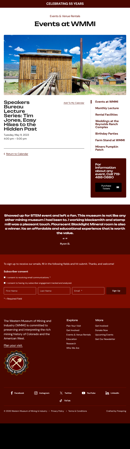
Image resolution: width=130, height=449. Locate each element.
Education (71, 339)
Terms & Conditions (77, 411)
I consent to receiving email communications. (28, 277)
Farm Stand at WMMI (110, 140)
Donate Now (101, 330)
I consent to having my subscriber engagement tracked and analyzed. (39, 283)
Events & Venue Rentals (78, 334)
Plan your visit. (13, 345)
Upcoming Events (104, 334)
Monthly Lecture (107, 108)
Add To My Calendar (74, 103)
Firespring (121, 411)
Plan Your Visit (73, 325)
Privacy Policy (57, 411)
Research (71, 343)
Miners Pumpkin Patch (106, 148)
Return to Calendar (17, 154)
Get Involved (72, 330)
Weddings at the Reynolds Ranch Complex (107, 124)
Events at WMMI (106, 102)
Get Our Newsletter (105, 339)
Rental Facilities (106, 114)
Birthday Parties (106, 133)
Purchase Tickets (106, 187)
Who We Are (72, 348)
